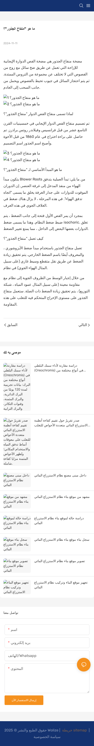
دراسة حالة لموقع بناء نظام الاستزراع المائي (59, 520)
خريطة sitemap (74, 730)
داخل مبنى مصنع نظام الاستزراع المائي (60, 475)
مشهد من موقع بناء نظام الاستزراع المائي (62, 497)
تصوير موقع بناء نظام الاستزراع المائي (59, 561)
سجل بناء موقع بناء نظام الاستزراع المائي (61, 539)
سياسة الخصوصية (47, 737)
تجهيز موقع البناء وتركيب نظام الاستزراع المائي (61, 584)
